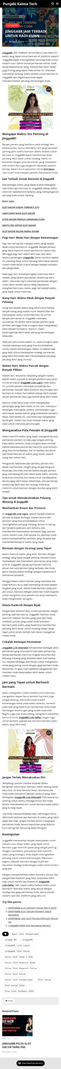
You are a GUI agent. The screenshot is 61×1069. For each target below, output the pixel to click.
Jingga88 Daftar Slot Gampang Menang (29, 925)
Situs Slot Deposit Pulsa (21, 968)
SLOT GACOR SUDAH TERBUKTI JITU (20, 207)
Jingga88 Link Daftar (30, 717)
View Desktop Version (32, 1063)
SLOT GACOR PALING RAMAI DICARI (20, 231)
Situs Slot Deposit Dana (20, 962)
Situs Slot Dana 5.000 (19, 957)
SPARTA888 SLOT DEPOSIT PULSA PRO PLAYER (32, 908)
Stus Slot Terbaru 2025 (19, 991)
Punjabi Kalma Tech (20, 4)
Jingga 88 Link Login (16, 513)
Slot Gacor (44, 980)
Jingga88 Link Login (31, 382)
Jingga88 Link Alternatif (15, 647)
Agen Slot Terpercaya (25, 934)
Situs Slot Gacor (15, 974)
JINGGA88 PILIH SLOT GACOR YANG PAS (16, 1045)
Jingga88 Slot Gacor (17, 951)
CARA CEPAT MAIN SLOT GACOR (18, 213)
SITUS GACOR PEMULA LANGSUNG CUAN (23, 219)
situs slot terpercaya (19, 980)
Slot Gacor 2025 (15, 985)
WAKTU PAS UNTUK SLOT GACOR (19, 225)
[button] (57, 4)
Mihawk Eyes (16, 41)
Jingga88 (12, 25)
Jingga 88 (28, 257)
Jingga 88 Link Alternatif (28, 797)
